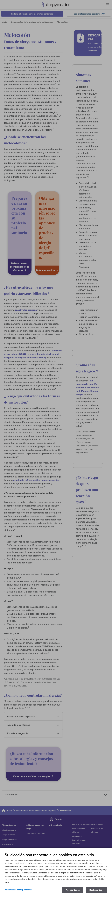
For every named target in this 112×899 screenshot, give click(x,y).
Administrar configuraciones (19, 889)
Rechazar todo (96, 890)
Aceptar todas (73, 890)
